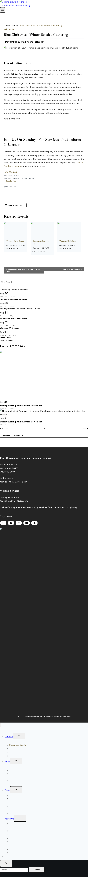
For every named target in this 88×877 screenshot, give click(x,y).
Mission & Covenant (19, 827)
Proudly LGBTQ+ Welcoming (14, 501)
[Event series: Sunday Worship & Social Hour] (17, 306)
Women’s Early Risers (15, 241)
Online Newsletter (18, 756)
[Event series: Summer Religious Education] (17, 296)
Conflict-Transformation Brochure (26, 845)
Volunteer (14, 795)
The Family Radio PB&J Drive (13, 318)
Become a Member (18, 752)
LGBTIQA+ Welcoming (20, 831)
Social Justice (16, 798)
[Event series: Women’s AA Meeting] (16, 325)
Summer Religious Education (13, 299)
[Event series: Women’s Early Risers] (20, 248)
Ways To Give (11, 856)
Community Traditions (20, 748)
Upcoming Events (17, 745)
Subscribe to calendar (10, 435)
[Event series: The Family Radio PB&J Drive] (16, 316)
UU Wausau (10, 171)
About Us (9, 819)
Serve (7, 790)
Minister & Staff (17, 834)
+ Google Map (10, 181)
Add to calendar (15, 205)
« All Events (9, 29)
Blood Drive (5, 338)
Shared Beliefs (16, 770)
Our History (15, 838)
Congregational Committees (23, 802)
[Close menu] (0, 725)
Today (44, 429)
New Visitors (11, 731)
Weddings (14, 852)
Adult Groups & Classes (21, 777)
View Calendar (6, 341)
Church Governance (19, 842)
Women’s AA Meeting (72, 269)
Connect (9, 736)
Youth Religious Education (22, 773)
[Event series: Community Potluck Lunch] (47, 251)
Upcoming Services (18, 766)
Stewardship (15, 813)
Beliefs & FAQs (16, 823)
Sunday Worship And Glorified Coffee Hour (23, 270)
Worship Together (17, 741)
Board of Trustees (18, 806)
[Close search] (6, 863)
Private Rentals (16, 849)
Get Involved (15, 781)
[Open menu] (2, 10)
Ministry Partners (17, 809)
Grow (7, 761)
